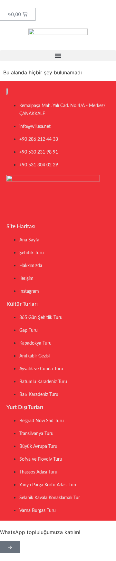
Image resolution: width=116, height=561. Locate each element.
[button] (58, 55)
